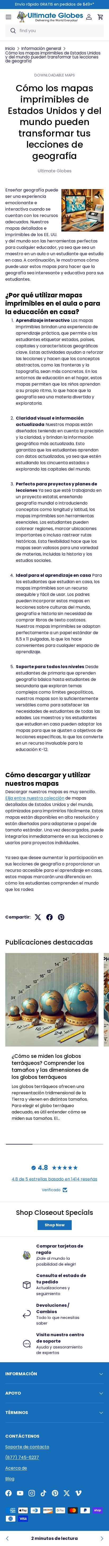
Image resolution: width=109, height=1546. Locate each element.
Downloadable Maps (54, 75)
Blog (9, 1479)
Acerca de (16, 1468)
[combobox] (54, 30)
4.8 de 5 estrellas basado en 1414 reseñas (54, 1179)
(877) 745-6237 (22, 1457)
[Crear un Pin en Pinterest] (61, 917)
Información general (41, 48)
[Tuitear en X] (38, 917)
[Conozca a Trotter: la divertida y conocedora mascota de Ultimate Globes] (101, 1538)
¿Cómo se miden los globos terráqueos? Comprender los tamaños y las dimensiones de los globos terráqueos (50, 1067)
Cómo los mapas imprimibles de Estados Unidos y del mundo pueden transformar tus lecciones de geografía (53, 57)
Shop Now (55, 1225)
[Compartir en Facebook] (49, 917)
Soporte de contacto (27, 1447)
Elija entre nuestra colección (34, 798)
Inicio (10, 48)
